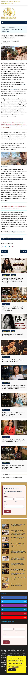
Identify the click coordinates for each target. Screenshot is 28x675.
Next (23, 251)
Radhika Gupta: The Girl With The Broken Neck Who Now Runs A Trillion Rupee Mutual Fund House (13, 414)
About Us (3, 1)
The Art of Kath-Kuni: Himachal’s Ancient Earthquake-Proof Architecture (18, 525)
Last (16, 501)
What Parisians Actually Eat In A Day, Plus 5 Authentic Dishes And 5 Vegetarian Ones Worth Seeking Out (14, 308)
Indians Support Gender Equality (16, 231)
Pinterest (13, 246)
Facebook (2, 246)
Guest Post (17, 1)
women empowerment (16, 239)
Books (13, 331)
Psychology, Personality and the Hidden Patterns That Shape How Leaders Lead (17, 564)
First (5, 501)
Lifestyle (13, 275)
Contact (13, 3)
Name (6, 496)
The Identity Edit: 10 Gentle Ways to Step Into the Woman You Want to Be (18, 539)
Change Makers (5, 43)
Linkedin (9, 246)
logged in (9, 477)
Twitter (5, 246)
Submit (7, 511)
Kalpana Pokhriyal (6, 41)
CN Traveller (14, 89)
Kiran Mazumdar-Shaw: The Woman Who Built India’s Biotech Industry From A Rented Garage (13, 467)
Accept (12, 669)
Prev (5, 251)
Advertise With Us (5, 3)
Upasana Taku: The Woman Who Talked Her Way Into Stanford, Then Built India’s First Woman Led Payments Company (13, 387)
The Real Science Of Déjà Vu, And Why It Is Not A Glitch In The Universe (18, 545)
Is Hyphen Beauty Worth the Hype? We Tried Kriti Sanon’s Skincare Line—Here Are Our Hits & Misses (18, 558)
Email (6, 504)
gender (23, 84)
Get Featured (10, 1)
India (4, 239)
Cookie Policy (15, 666)
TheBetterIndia (5, 166)
